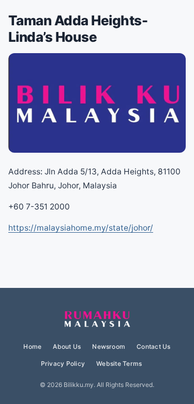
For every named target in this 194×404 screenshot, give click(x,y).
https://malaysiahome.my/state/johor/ (80, 228)
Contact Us (153, 346)
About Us (67, 346)
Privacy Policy (63, 363)
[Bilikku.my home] (97, 319)
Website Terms (119, 363)
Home (32, 346)
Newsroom (108, 346)
